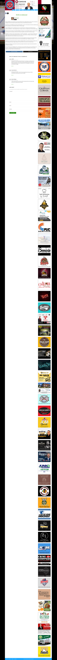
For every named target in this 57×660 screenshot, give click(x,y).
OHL (13, 10)
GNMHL (28, 10)
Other (36, 10)
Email (10, 105)
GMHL (21, 10)
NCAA (25, 10)
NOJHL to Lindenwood (21, 15)
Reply (13, 84)
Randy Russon (17, 17)
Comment (11, 91)
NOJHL (17, 10)
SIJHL (32, 10)
